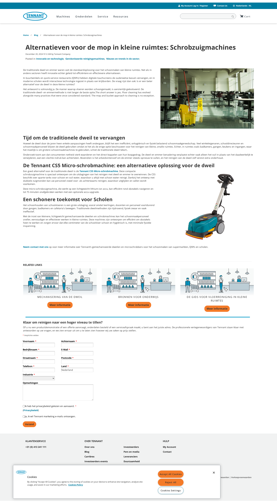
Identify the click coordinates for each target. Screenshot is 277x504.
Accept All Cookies (171, 474)
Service (103, 16)
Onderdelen (83, 16)
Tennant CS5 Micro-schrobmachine (99, 171)
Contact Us (222, 5)
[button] (21, 473)
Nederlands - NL (244, 5)
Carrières (89, 456)
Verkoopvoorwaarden (241, 477)
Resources (120, 16)
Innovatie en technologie (50, 58)
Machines (63, 16)
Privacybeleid (30, 410)
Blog (86, 451)
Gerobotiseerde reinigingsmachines (85, 58)
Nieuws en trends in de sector (122, 58)
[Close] (213, 472)
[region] (117, 482)
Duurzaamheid (132, 461)
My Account (169, 446)
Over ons (89, 446)
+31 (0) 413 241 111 (35, 446)
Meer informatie (60, 305)
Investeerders (131, 446)
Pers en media (131, 451)
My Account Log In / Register (194, 5)
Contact (167, 451)
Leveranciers (131, 456)
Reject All (170, 482)
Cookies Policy (75, 485)
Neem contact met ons (35, 246)
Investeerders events (96, 461)
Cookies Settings (171, 490)
